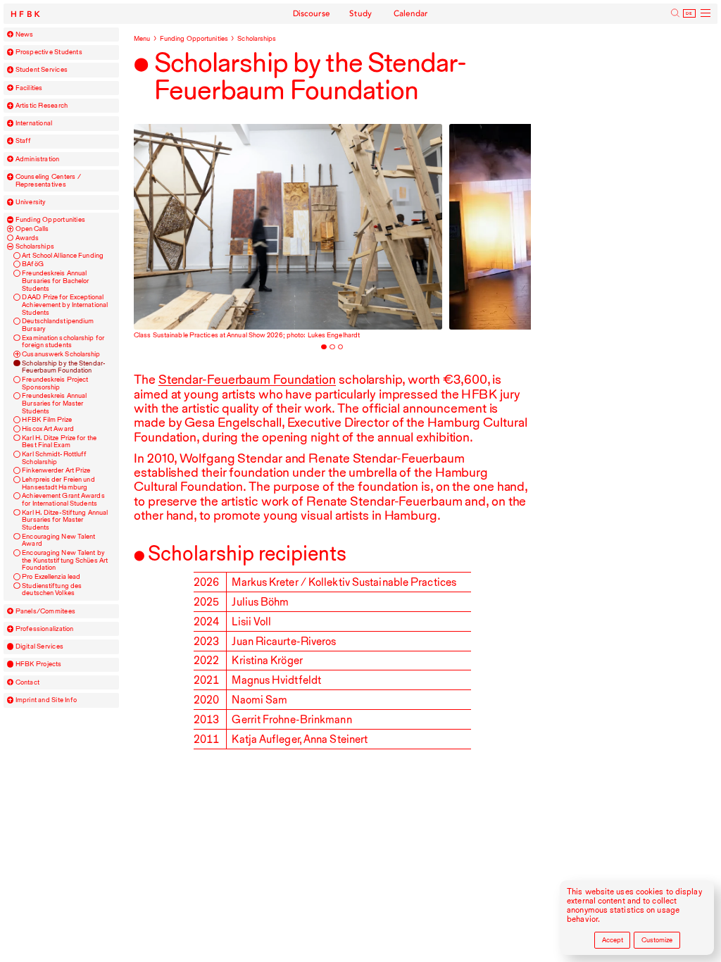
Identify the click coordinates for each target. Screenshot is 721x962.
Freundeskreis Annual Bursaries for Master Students (54, 403)
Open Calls (32, 228)
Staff (23, 140)
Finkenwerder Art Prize (56, 470)
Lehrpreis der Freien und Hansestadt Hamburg (58, 483)
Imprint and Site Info (46, 700)
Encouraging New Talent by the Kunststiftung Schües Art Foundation (65, 560)
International (34, 123)
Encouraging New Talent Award (58, 540)
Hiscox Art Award (48, 428)
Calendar (411, 13)
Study (360, 13)
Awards (27, 238)
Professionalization (44, 628)
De (689, 13)
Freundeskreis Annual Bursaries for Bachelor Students (55, 281)
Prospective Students (48, 52)
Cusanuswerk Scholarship (61, 354)
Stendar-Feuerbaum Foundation (247, 379)
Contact (27, 682)
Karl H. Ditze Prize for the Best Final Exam (59, 442)
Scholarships (34, 246)
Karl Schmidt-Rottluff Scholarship (54, 458)
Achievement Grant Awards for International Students (63, 499)
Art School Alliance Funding (63, 255)
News (24, 34)
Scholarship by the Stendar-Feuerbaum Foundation (64, 367)
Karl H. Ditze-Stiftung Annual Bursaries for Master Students (65, 520)
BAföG (33, 264)
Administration (37, 159)
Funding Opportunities (50, 219)
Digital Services (39, 646)
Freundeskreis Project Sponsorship (55, 383)
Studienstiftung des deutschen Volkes (52, 589)
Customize (656, 940)
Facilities (29, 88)
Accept (612, 940)
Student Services (41, 69)
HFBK (27, 14)
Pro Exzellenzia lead (51, 576)
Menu (142, 38)
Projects (38, 664)
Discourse (312, 13)
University (30, 202)
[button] (10, 34)
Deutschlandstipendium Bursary (58, 325)
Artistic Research (41, 105)
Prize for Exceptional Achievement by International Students (65, 305)
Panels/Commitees (45, 611)
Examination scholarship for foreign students (63, 342)
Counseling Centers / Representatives (48, 180)
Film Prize (47, 419)
